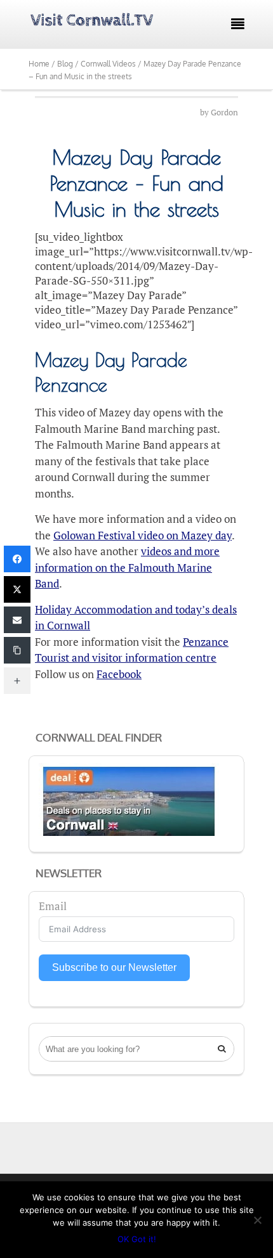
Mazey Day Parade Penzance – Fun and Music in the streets (136, 183)
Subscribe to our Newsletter (114, 967)
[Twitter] (17, 589)
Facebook (119, 674)
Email (53, 906)
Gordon (224, 112)
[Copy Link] (17, 650)
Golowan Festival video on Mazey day (142, 535)
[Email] (17, 620)
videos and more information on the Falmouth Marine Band (127, 567)
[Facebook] (17, 559)
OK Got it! (136, 1239)
